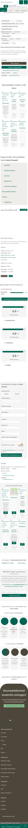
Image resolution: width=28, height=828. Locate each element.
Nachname (4, 425)
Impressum (3, 785)
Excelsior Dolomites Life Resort (14, 131)
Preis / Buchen (14, 63)
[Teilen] (22, 826)
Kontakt (10, 276)
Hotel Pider (22, 128)
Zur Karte (4, 473)
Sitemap (3, 752)
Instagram (3, 805)
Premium (24, 86)
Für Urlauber (4, 736)
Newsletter (3, 809)
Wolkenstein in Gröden (9, 255)
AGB (2, 789)
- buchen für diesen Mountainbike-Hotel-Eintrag (24, 662)
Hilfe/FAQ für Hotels (5, 760)
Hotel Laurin (6, 103)
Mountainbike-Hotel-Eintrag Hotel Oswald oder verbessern (5, 663)
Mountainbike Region (9, 191)
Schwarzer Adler (22, 100)
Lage (10, 10)
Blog (2, 748)
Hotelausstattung (9, 170)
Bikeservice (8, 181)
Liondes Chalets (14, 100)
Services (7, 176)
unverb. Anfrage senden (15, 67)
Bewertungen (24, 10)
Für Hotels (3, 732)
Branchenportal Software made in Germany (9, 824)
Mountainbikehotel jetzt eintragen (14, 705)
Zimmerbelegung (5, 398)
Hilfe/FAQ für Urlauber (6, 764)
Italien (5, 259)
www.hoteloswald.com (14, 75)
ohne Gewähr (10, 563)
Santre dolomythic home (5, 530)
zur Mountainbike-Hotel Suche (1, 6)
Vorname (3, 419)
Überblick (7, 165)
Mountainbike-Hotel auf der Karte (11, 70)
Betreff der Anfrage (6, 406)
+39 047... (8, 72)
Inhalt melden (21, 563)
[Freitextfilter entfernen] (21, 2)
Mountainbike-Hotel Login (8, 816)
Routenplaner (24, 209)
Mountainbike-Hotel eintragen (8, 772)
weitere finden (14, 630)
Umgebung (7, 202)
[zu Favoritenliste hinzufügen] (2, 13)
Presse (2, 740)
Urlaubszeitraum (5, 391)
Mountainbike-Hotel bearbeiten (8, 768)
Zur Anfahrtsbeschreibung (8, 475)
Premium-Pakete (5, 776)
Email (2, 431)
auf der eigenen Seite (14, 661)
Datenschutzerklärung (8, 450)
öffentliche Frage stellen (14, 595)
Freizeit (4, 197)
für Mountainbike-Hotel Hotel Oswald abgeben (4, 632)
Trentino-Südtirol (12, 257)
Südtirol (8, 266)
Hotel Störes (14, 497)
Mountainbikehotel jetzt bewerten (15, 299)
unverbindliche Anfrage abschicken (11, 455)
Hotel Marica (22, 526)
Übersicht (3, 10)
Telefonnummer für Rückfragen (9, 437)
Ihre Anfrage (4, 412)
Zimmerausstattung (10, 186)
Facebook (3, 801)
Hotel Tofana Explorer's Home (5, 134)
